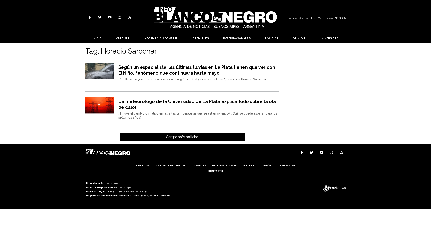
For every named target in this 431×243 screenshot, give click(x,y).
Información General (160, 38)
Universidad (329, 38)
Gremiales (200, 38)
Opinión (298, 38)
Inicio (97, 38)
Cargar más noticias (182, 137)
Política (271, 38)
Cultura (122, 38)
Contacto (215, 171)
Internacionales (237, 38)
